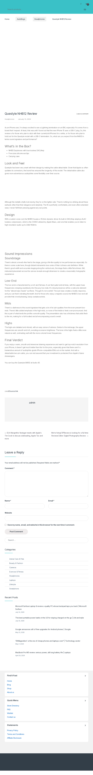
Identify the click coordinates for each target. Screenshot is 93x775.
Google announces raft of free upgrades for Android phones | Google (43, 629)
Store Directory (13, 706)
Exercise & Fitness (16, 572)
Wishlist (10, 713)
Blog (9, 685)
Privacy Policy (12, 730)
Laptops (12, 580)
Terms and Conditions (15, 734)
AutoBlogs (21, 19)
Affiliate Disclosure (14, 738)
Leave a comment (82, 114)
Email (51, 501)
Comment (10, 468)
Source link (13, 391)
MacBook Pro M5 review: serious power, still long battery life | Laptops (43, 652)
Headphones (39, 19)
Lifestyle (12, 584)
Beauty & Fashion (16, 563)
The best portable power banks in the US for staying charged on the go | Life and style (49, 618)
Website (8, 513)
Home (7, 19)
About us (10, 692)
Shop (9, 688)
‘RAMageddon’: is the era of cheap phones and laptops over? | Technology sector (47, 641)
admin (32, 402)
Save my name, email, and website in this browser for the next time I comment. (41, 525)
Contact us (11, 717)
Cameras (12, 567)
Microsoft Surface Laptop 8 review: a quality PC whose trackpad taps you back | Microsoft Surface (50, 607)
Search (85, 9)
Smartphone (14, 589)
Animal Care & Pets (16, 559)
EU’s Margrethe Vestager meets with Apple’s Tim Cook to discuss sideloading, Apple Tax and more (24, 436)
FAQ (8, 709)
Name (8, 501)
